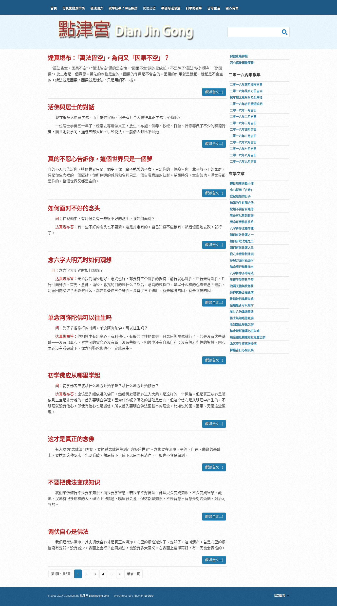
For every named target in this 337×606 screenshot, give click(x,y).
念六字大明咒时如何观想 (80, 260)
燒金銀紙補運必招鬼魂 (245, 331)
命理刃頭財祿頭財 (242, 260)
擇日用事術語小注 (242, 183)
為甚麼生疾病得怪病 (243, 344)
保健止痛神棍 (239, 56)
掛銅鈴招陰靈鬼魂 (242, 299)
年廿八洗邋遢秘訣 (242, 312)
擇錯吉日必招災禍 (242, 350)
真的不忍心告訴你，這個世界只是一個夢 (100, 159)
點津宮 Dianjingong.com (94, 595)
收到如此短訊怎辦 (242, 324)
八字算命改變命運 (242, 228)
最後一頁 (133, 574)
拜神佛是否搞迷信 (242, 292)
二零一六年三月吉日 (243, 123)
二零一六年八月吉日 (243, 155)
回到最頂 (279, 595)
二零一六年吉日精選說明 (246, 104)
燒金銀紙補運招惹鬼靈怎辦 (247, 337)
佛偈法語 (149, 8)
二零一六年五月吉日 (243, 136)
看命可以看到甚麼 (242, 215)
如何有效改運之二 (242, 241)
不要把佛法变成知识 (74, 482)
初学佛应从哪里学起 (74, 375)
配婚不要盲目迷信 (242, 209)
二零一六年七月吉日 (243, 149)
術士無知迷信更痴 (242, 318)
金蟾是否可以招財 (242, 305)
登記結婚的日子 (240, 196)
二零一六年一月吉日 (243, 110)
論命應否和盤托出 (242, 267)
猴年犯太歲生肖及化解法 (246, 97)
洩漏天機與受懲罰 (242, 286)
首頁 (54, 8)
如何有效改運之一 (242, 235)
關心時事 (231, 8)
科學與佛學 (194, 8)
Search (284, 32)
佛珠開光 (96, 8)
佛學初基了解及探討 (123, 8)
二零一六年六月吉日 (243, 142)
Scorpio (148, 595)
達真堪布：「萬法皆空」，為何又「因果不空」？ (108, 57)
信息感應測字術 (73, 8)
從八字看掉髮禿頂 (242, 254)
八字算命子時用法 (242, 273)
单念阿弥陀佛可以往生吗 (80, 317)
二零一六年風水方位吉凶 (246, 91)
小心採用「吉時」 (242, 190)
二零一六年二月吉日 (243, 117)
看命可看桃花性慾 (242, 222)
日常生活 (213, 8)
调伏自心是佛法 (68, 531)
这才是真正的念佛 (71, 439)
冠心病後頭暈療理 (242, 63)
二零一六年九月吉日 (243, 161)
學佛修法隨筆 (170, 8)
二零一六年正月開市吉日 (246, 85)
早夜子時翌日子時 (242, 280)
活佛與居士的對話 (71, 107)
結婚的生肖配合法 (242, 203)
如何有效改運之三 (242, 248)
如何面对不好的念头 (74, 208)
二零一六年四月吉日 (243, 129)
